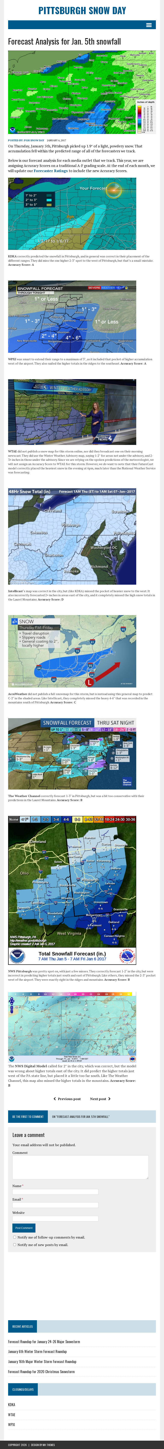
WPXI (11, 1424)
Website (18, 1212)
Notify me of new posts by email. (43, 1244)
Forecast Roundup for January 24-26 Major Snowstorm (44, 1341)
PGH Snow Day (34, 140)
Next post (98, 1098)
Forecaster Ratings (51, 170)
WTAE (11, 1414)
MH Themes (49, 1445)
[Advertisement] (82, 1285)
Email (17, 1199)
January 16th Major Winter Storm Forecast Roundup (42, 1361)
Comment (20, 1152)
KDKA (11, 1404)
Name (17, 1185)
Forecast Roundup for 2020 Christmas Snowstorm (41, 1371)
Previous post (69, 1098)
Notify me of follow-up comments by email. (51, 1237)
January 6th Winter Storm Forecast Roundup (37, 1351)
